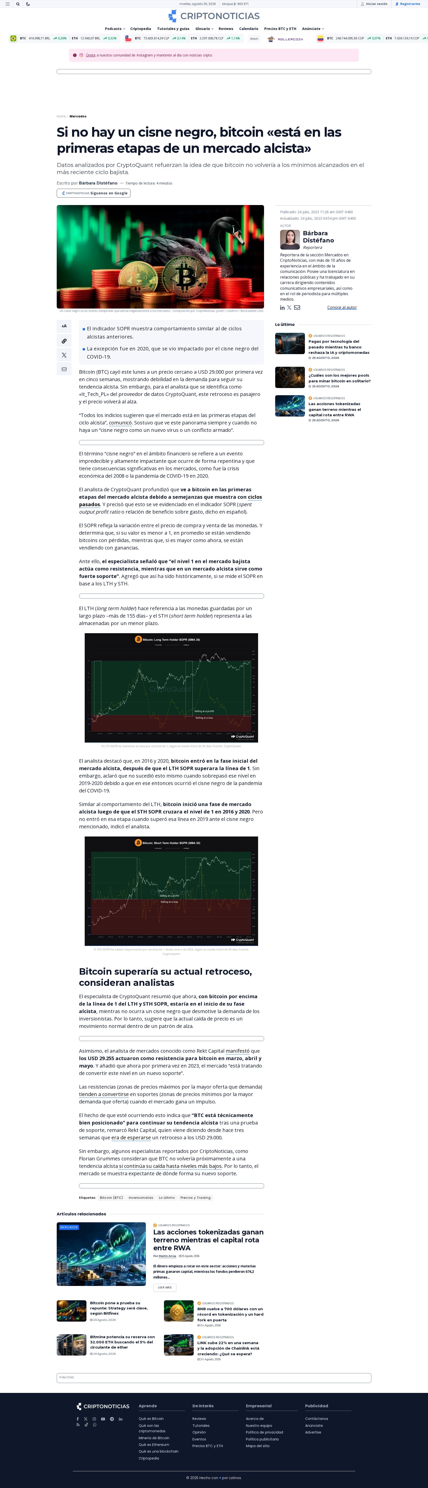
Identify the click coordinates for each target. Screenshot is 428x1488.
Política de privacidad (264, 1432)
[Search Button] (18, 4)
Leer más (167, 1286)
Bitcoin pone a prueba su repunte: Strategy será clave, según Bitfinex (119, 1308)
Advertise (313, 1432)
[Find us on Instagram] (94, 1419)
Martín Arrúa (167, 1256)
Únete (91, 55)
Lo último (167, 1198)
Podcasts (113, 28)
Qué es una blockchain (159, 1451)
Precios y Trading (196, 1198)
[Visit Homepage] (214, 16)
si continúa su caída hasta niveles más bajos (170, 1166)
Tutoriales (201, 1425)
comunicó (120, 422)
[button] (64, 347)
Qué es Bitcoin (151, 1418)
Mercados (78, 116)
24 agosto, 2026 (104, 1320)
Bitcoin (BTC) (111, 1198)
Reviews (226, 28)
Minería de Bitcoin (154, 1438)
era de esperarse (131, 1137)
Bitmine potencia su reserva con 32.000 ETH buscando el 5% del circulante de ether (122, 1342)
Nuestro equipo (259, 1425)
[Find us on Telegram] (112, 1419)
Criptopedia (140, 28)
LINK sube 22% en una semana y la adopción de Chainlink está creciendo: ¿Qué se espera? (228, 1348)
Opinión (199, 1432)
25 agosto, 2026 (190, 1256)
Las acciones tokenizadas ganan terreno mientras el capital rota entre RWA (208, 1240)
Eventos (199, 1439)
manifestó (238, 1050)
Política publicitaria (262, 1439)
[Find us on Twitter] (86, 1419)
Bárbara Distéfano (98, 183)
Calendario (248, 28)
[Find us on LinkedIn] (120, 1419)
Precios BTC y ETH (280, 28)
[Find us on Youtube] (103, 1419)
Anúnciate (311, 28)
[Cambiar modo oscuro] (28, 4)
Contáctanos (316, 1418)
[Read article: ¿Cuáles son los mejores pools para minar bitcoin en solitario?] (290, 377)
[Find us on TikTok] (86, 1425)
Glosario (202, 28)
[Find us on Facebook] (78, 1419)
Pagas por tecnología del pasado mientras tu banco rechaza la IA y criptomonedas (339, 347)
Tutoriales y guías (173, 28)
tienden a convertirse (104, 1094)
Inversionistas (141, 1198)
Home (61, 116)
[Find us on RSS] (78, 1425)
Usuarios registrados (173, 1225)
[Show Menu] (8, 4)
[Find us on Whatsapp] (95, 1425)
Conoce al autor (342, 307)
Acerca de (255, 1418)
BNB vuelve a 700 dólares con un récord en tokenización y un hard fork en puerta (230, 1314)
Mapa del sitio (258, 1445)
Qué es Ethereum (154, 1444)
